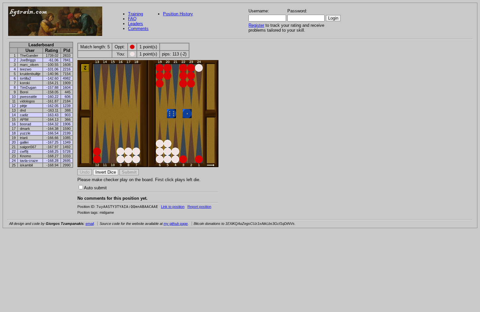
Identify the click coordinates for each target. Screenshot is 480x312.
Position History (178, 13)
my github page (176, 224)
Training (135, 13)
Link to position (172, 207)
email (90, 224)
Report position (199, 207)
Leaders (135, 23)
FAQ (132, 18)
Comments (138, 28)
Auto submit (95, 187)
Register (256, 25)
